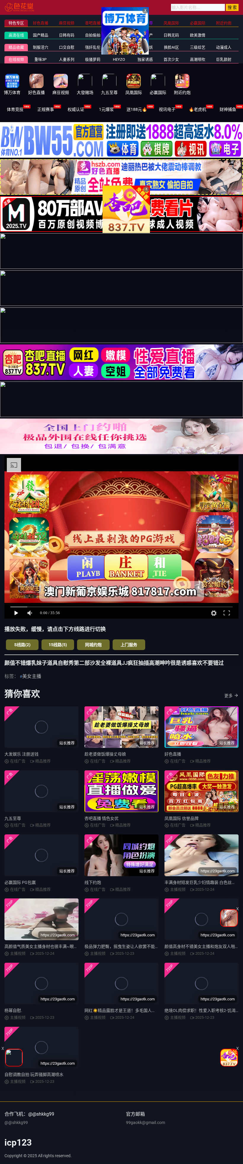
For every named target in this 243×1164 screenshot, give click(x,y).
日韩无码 (171, 35)
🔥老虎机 (197, 109)
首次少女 (171, 59)
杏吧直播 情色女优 (101, 818)
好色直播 (172, 754)
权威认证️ (76, 109)
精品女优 (119, 47)
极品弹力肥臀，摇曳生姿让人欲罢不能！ (121, 946)
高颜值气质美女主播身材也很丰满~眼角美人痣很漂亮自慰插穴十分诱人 (70, 946)
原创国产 (145, 35)
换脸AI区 (171, 47)
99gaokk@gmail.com (145, 1122)
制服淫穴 (40, 47)
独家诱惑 (145, 59)
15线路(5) (58, 644)
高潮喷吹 (197, 59)
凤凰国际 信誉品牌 (181, 818)
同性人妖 (145, 47)
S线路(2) (22, 644)
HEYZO (119, 59)
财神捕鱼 (228, 109)
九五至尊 (12, 818)
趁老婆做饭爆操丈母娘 (105, 754)
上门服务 (129, 644)
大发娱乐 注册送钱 (21, 754)
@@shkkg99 (16, 1122)
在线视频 (16, 59)
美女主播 (31, 676)
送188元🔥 (137, 109)
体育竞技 (15, 109)
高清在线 (16, 35)
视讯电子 (167, 109)
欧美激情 (197, 35)
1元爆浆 (106, 109)
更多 (228, 695)
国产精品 (40, 35)
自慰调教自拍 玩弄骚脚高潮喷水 (33, 1074)
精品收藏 (16, 47)
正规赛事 (45, 109)
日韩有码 (66, 35)
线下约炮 (92, 882)
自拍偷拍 (92, 35)
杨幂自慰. (13, 1010)
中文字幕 (119, 35)
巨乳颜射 (223, 59)
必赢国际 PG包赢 (20, 882)
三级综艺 (197, 47)
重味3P (40, 59)
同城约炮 (93, 644)
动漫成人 (223, 47)
